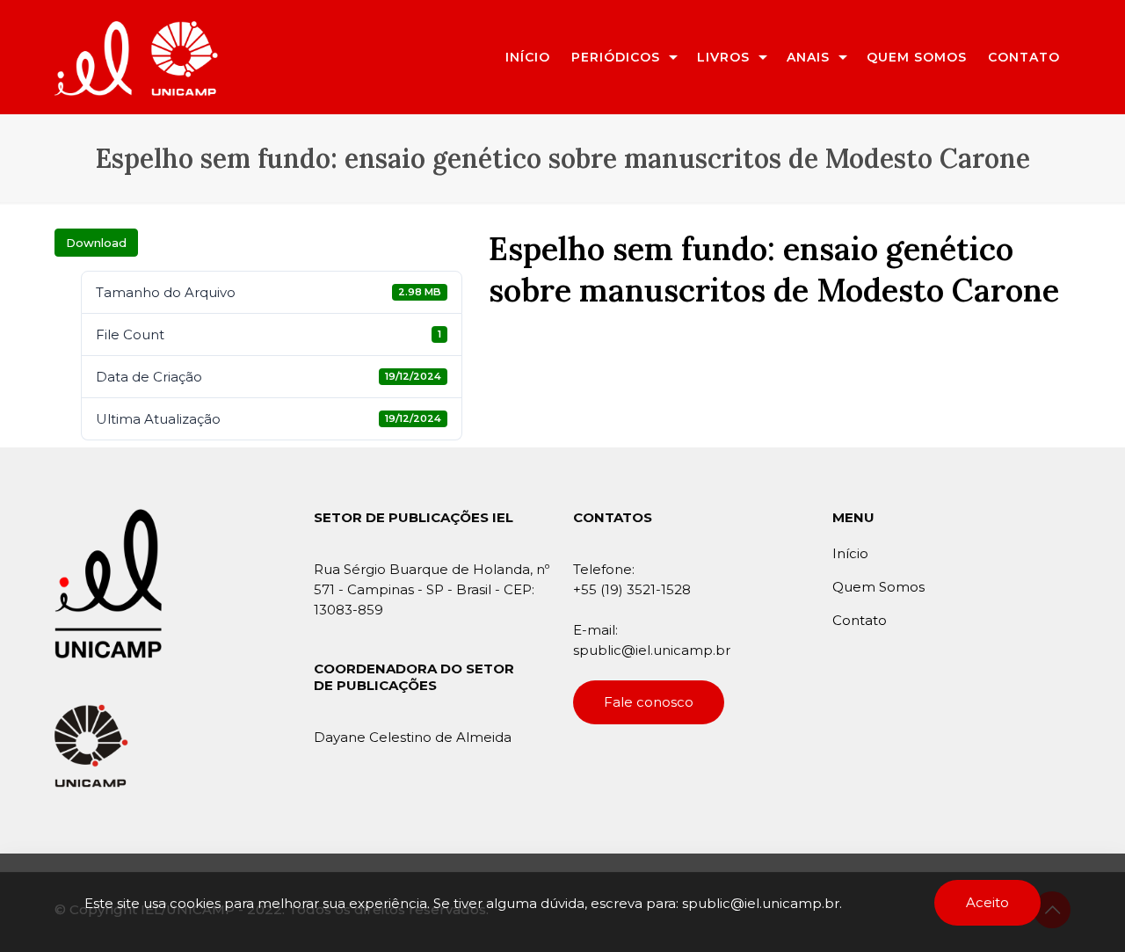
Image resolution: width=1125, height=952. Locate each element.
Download (96, 243)
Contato (859, 620)
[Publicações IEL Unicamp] (136, 56)
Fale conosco (648, 702)
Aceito (987, 902)
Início (850, 553)
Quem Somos (878, 586)
